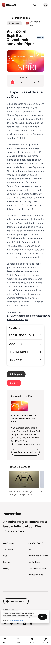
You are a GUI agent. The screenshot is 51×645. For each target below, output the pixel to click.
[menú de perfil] (43, 5)
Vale (43, 616)
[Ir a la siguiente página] (34, 82)
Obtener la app (35, 23)
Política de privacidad (16, 620)
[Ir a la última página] (38, 82)
